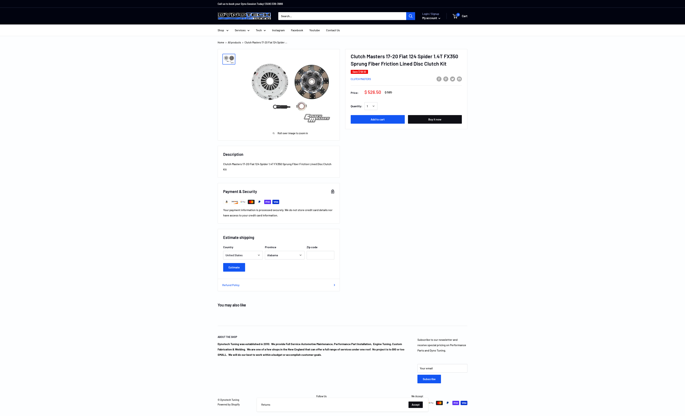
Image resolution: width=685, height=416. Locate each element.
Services (240, 30)
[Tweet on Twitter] (452, 78)
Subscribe (429, 379)
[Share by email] (459, 78)
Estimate (234, 267)
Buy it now (434, 119)
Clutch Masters (361, 79)
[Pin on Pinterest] (445, 78)
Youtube (314, 30)
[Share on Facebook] (439, 78)
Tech (259, 30)
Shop (221, 30)
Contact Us (333, 30)
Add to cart (378, 119)
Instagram (278, 30)
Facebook (297, 30)
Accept (416, 404)
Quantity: (356, 106)
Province (270, 247)
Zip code (312, 247)
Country (228, 247)
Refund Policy (231, 285)
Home (221, 42)
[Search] (410, 16)
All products (234, 42)
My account (430, 18)
